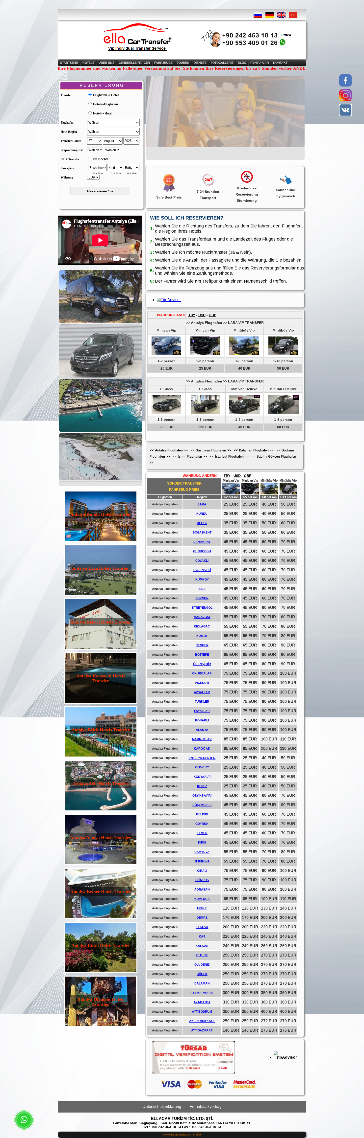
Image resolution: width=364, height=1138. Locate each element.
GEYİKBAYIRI (201, 795)
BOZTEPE (202, 654)
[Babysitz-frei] (101, 365)
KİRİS (202, 842)
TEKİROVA (201, 861)
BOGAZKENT (202, 532)
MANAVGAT (202, 617)
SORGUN (201, 598)
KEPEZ (202, 786)
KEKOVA (202, 927)
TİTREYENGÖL (202, 607)
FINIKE (202, 908)
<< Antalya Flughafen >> (169, 450)
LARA (202, 504)
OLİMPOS (202, 880)
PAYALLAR (202, 711)
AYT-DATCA (202, 1002)
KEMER (202, 833)
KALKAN (202, 946)
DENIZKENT (201, 542)
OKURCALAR (202, 673)
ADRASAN (202, 889)
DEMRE (202, 917)
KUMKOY (202, 579)
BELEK (202, 523)
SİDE (202, 589)
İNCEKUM (202, 683)
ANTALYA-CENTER (201, 758)
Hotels (88, 63)
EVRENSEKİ (202, 570)
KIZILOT (202, 636)
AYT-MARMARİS (201, 993)
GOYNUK (201, 824)
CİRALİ (202, 870)
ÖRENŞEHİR (202, 664)
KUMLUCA (202, 899)
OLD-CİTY (202, 767)
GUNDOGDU (202, 551)
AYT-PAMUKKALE (202, 1021)
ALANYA (202, 730)
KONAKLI (202, 720)
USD (202, 315)
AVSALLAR (202, 692)
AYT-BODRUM (202, 1011)
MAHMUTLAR (202, 739)
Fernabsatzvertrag (206, 1106)
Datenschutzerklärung (162, 1106)
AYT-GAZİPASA (202, 1030)
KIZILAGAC (202, 626)
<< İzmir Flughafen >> (190, 456)
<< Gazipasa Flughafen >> (211, 450)
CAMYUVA (201, 852)
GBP (212, 315)
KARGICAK (202, 748)
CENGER (202, 645)
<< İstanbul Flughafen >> (230, 456)
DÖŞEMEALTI (201, 805)
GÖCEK (202, 974)
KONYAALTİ (202, 777)
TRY (191, 315)
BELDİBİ (202, 814)
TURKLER (202, 701)
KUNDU (202, 513)
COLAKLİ (201, 560)
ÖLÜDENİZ (201, 964)
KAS (202, 936)
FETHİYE (202, 955)
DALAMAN (202, 983)
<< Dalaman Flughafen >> (254, 450)
